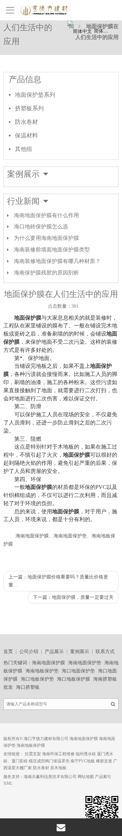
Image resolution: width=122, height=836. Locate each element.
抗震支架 (33, 754)
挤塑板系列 (29, 108)
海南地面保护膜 (48, 662)
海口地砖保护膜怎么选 (41, 226)
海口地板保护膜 (73, 679)
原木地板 (58, 767)
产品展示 (54, 651)
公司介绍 (28, 651)
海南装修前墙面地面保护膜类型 (52, 249)
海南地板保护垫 (42, 670)
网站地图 (86, 776)
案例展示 (79, 651)
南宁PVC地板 (82, 761)
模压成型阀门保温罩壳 (49, 761)
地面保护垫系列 (35, 95)
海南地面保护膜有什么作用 (46, 215)
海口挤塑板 (28, 687)
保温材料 (26, 135)
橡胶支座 (104, 761)
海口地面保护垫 (78, 670)
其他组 (23, 149)
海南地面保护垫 (84, 662)
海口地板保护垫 (37, 679)
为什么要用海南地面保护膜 (46, 238)
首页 (8, 651)
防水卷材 (26, 122)
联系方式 (105, 651)
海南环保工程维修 (58, 754)
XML (8, 783)
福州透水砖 (86, 754)
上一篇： (58, 581)
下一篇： (73, 597)
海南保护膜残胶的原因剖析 (46, 273)
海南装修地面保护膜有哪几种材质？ (57, 261)
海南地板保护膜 (31, 745)
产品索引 (103, 776)
